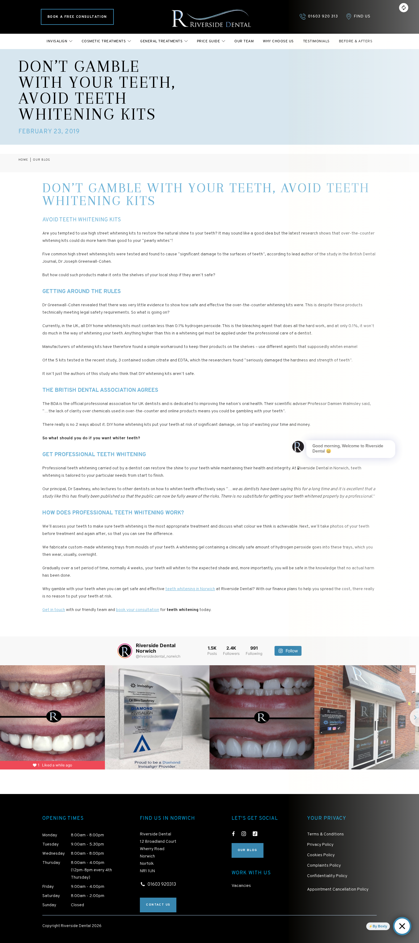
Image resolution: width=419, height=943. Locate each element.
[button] (59, 41)
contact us (158, 905)
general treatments (161, 41)
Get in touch (53, 610)
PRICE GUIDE (208, 41)
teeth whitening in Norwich (190, 589)
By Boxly (380, 926)
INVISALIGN (57, 41)
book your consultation (137, 610)
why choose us (278, 41)
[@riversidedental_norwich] (125, 651)
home (23, 160)
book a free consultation (77, 17)
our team (244, 41)
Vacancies (241, 885)
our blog (41, 160)
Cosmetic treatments (104, 41)
